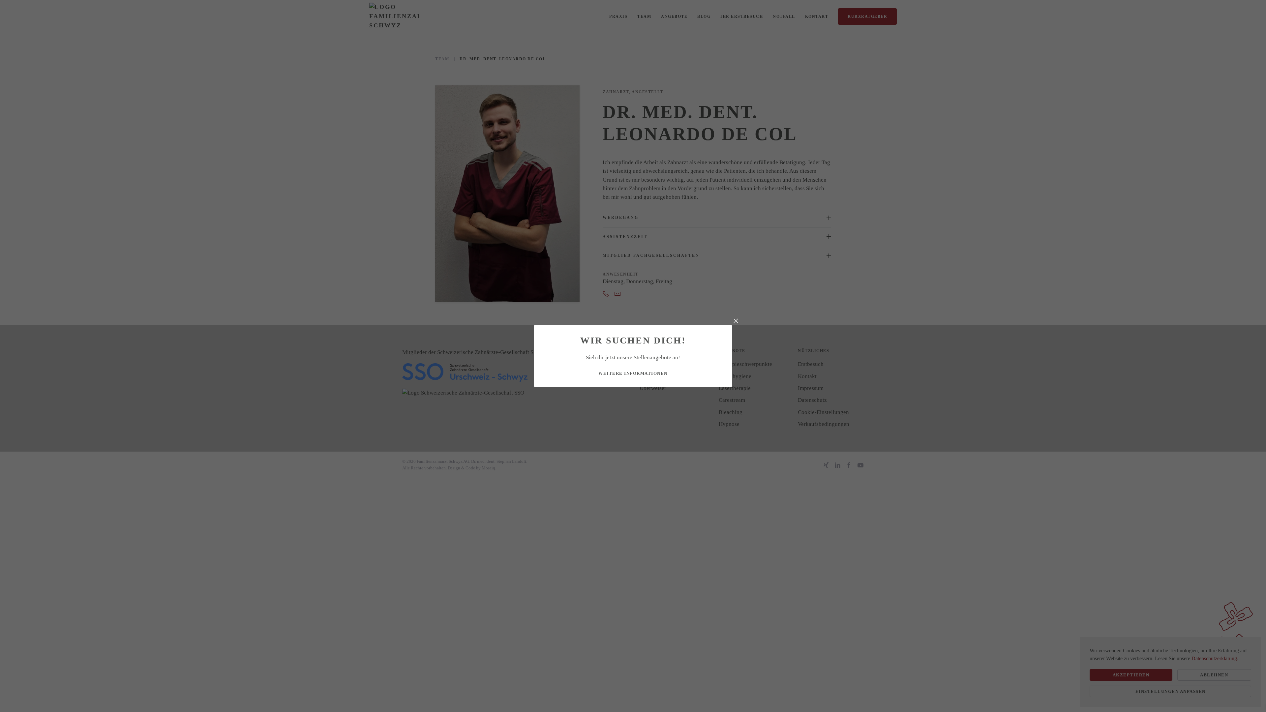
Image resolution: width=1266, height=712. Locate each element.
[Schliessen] (736, 321)
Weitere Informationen (633, 373)
